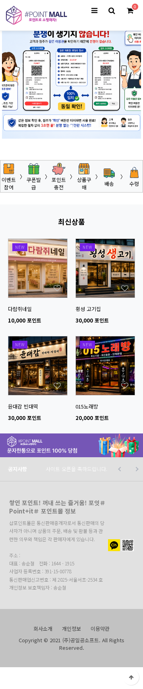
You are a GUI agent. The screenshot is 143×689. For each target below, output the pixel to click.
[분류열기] (94, 11)
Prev (40, 125)
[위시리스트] (37, 242)
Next (103, 125)
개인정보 (71, 628)
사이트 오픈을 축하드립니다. (76, 469)
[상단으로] (131, 677)
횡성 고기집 (88, 309)
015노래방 (86, 406)
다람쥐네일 (20, 309)
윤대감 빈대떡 (23, 406)
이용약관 (100, 628)
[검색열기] (112, 11)
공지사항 (17, 469)
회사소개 (42, 628)
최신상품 (71, 221)
